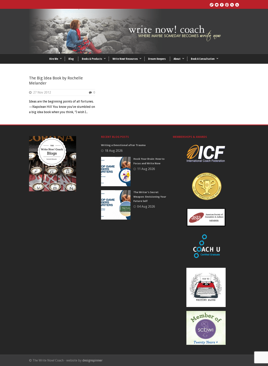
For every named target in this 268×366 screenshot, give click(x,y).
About (177, 59)
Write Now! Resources (125, 59)
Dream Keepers (157, 59)
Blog (71, 59)
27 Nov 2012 (42, 92)
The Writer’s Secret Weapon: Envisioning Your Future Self (149, 196)
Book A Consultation (203, 59)
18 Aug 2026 (114, 151)
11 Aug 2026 (146, 169)
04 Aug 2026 (146, 206)
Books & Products (92, 59)
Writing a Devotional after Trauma (123, 145)
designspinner (92, 360)
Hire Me (53, 59)
